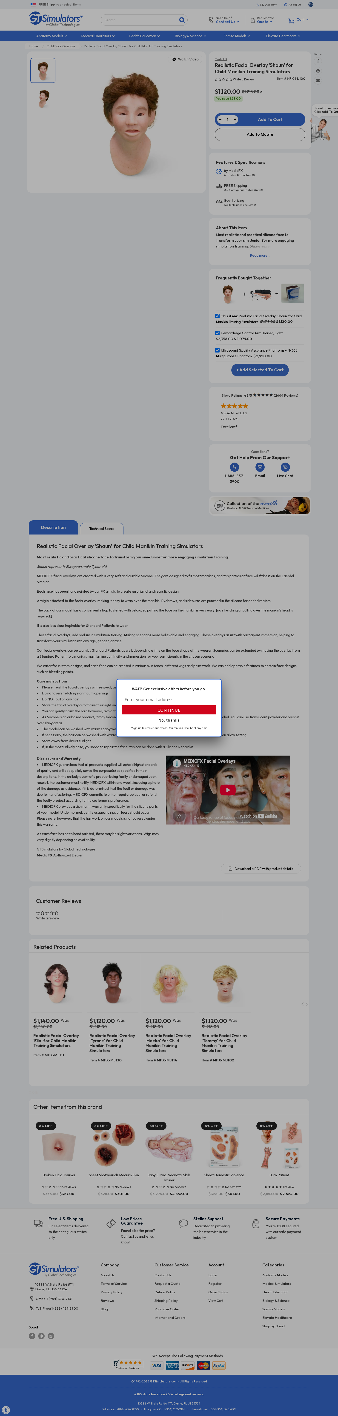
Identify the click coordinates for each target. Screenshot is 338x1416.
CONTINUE (169, 710)
